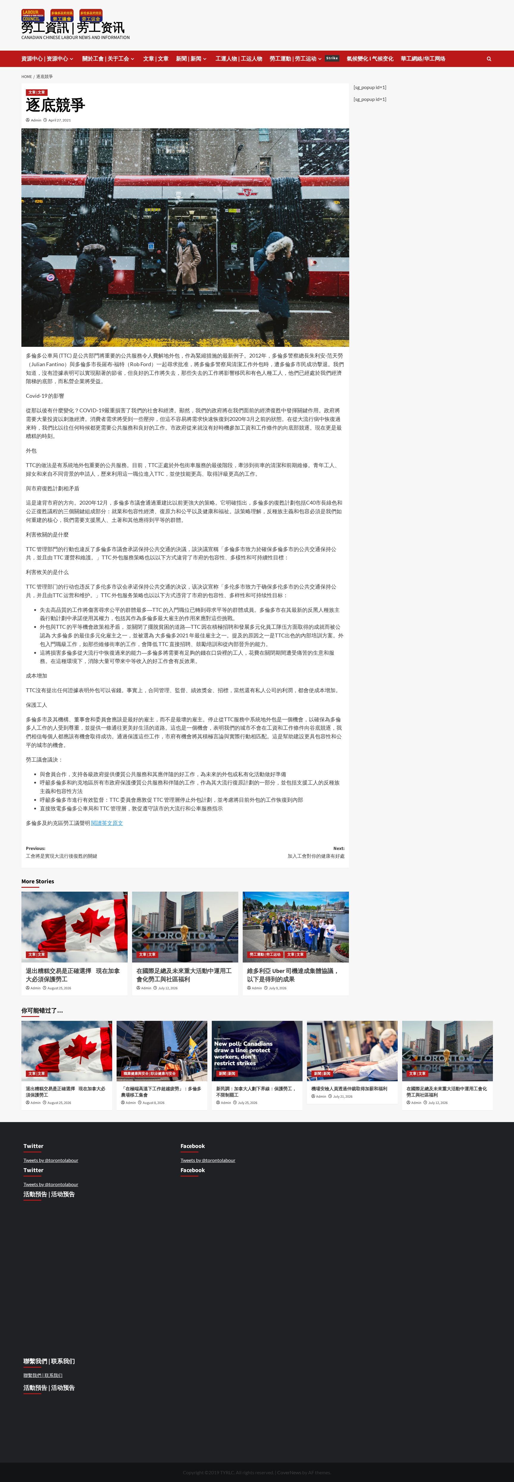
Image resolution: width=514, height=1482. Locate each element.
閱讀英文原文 (107, 823)
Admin (36, 120)
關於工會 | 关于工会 (105, 59)
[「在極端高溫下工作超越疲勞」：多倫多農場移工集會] (162, 1051)
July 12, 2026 (168, 988)
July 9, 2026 (277, 988)
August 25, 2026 (59, 988)
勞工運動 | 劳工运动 (304, 59)
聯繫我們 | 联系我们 (42, 1375)
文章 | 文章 (156, 59)
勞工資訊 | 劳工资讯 (73, 27)
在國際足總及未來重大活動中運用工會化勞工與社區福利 (184, 975)
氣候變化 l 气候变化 (370, 59)
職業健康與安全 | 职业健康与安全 (150, 1073)
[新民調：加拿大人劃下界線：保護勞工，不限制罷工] (257, 1051)
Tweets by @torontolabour (50, 1160)
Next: (316, 852)
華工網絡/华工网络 (423, 59)
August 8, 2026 (153, 1102)
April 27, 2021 (59, 120)
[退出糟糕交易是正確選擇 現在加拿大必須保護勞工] (74, 927)
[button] (489, 59)
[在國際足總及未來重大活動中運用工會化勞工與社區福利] (185, 927)
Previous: (61, 852)
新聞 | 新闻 (188, 59)
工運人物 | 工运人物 (239, 59)
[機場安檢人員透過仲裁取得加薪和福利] (352, 1051)
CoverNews (289, 1472)
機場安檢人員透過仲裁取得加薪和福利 (349, 1089)
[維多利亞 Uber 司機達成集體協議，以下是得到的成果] (296, 927)
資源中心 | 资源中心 (44, 59)
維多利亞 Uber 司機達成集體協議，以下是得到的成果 (293, 975)
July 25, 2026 (247, 1102)
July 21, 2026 (342, 1096)
